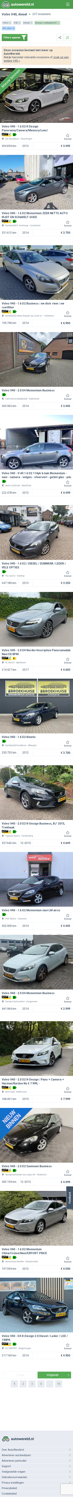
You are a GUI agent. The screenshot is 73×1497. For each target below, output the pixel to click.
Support (6, 1466)
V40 (14, 14)
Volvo (6, 14)
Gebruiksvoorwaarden (14, 1477)
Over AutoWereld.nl (13, 1449)
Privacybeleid (9, 1488)
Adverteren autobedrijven (16, 1455)
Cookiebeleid (9, 1493)
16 (58, 1383)
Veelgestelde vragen (13, 1471)
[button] (69, 1197)
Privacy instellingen (13, 1482)
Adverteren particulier (14, 1460)
